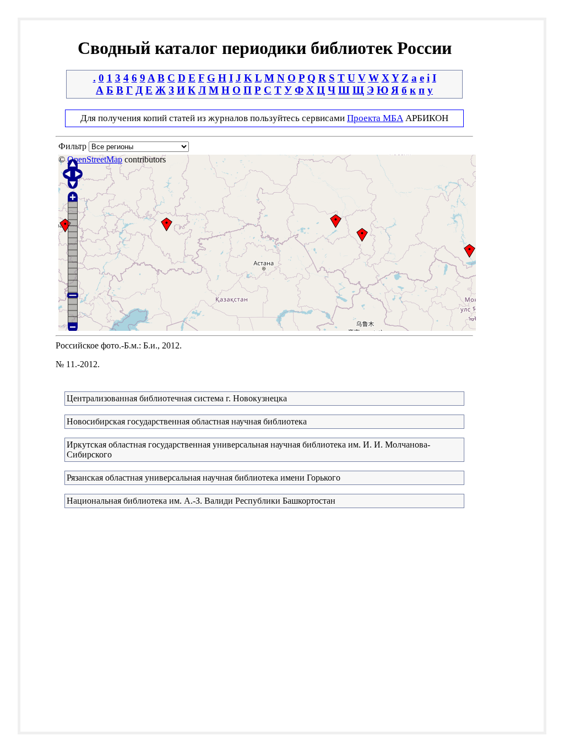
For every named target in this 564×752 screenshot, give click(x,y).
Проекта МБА (375, 118)
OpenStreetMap (94, 159)
